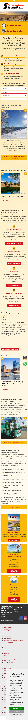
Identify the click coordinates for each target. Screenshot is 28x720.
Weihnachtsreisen (8, 642)
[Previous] (2, 110)
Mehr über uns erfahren (14, 507)
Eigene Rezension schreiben (10, 349)
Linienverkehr (7, 631)
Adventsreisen (7, 638)
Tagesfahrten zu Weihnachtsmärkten (13, 640)
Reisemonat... (6, 95)
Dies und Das (7, 660)
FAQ (5, 647)
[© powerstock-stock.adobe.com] (14, 553)
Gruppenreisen (7, 629)
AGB (5, 655)
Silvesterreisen (7, 644)
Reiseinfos (6, 653)
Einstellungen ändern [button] (17, 714)
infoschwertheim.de (7, 620)
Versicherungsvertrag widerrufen (12, 659)
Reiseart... (5, 88)
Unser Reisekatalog (14, 305)
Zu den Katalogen (14, 540)
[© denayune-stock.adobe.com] (14, 583)
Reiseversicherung (8, 657)
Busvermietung (8, 627)
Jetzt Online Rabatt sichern (14, 570)
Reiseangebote (8, 637)
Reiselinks (6, 646)
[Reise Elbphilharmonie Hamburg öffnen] (14, 374)
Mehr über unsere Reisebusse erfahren (14, 443)
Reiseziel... (5, 92)
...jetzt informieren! (14, 150)
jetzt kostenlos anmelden (14, 599)
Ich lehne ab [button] (17, 711)
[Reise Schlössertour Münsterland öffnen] (14, 187)
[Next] (25, 110)
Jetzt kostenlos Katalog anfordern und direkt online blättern (14, 157)
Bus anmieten (7, 668)
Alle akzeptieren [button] (17, 708)
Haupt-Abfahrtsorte (9, 662)
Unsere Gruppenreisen (14, 285)
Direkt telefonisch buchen (14, 243)
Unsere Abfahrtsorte (14, 263)
